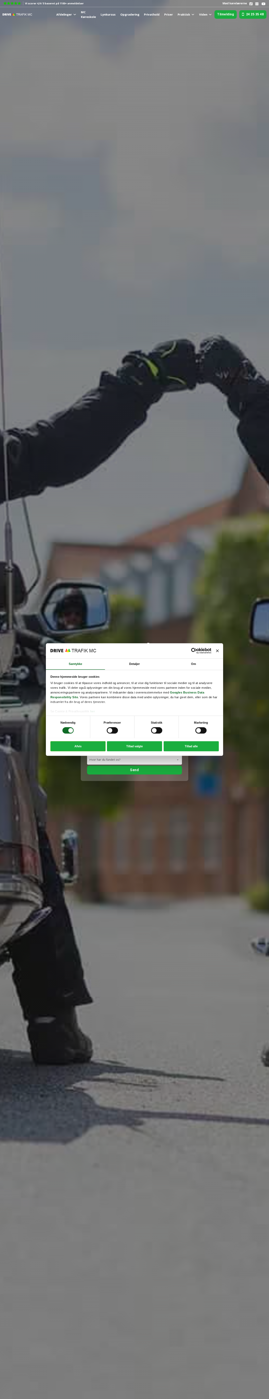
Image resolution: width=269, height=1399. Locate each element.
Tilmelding (225, 14)
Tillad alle (191, 746)
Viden (203, 14)
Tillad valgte (134, 746)
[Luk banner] (217, 650)
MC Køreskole (88, 14)
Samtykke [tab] (75, 664)
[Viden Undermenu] (210, 14)
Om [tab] (193, 664)
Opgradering (129, 14)
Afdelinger (64, 14)
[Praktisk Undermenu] (192, 14)
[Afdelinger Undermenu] (74, 14)
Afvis (78, 746)
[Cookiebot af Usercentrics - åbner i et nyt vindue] (194, 651)
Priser (168, 14)
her (92, 711)
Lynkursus (108, 14)
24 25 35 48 (255, 14)
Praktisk (184, 14)
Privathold (152, 14)
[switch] (112, 730)
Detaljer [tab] (134, 664)
